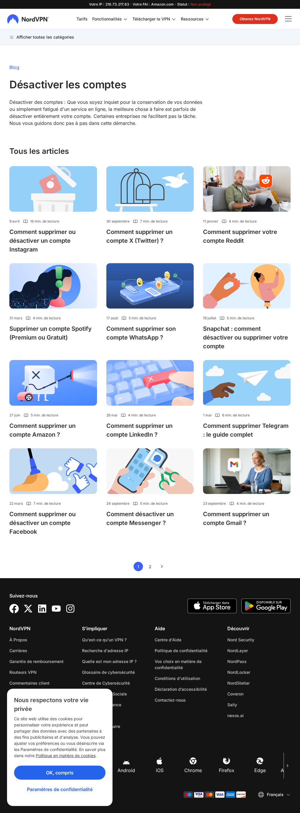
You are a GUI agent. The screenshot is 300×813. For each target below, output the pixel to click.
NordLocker (257, 672)
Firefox (226, 770)
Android (126, 770)
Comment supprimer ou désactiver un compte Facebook (42, 523)
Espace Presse (96, 715)
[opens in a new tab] (14, 608)
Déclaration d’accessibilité (181, 689)
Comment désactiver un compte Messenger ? (140, 518)
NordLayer (256, 650)
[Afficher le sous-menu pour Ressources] (207, 19)
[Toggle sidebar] (288, 19)
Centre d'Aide (168, 639)
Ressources (192, 18)
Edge (260, 770)
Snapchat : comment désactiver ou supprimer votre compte (245, 337)
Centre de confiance (101, 704)
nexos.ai (254, 715)
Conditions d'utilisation (186, 678)
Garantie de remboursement (36, 661)
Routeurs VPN (23, 672)
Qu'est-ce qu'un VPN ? (104, 639)
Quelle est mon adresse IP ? (109, 661)
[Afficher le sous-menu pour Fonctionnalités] (125, 19)
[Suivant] (287, 765)
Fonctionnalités (107, 18)
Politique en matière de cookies (66, 755)
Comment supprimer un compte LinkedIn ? (139, 430)
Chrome (193, 770)
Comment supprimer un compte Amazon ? (42, 430)
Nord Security (259, 639)
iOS (159, 770)
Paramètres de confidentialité (60, 789)
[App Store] (212, 606)
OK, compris (60, 773)
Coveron (253, 693)
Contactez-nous (170, 699)
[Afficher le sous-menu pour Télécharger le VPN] (173, 19)
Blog (14, 67)
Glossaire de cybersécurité (108, 672)
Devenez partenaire (101, 726)
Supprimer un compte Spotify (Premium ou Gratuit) (50, 333)
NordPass (255, 661)
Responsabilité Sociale (104, 693)
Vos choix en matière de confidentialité (178, 664)
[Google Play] (266, 606)
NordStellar (257, 682)
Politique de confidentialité (186, 650)
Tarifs (82, 18)
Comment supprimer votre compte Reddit (240, 236)
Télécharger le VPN (151, 18)
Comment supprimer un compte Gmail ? (236, 518)
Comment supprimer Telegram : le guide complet (246, 430)
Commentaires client (29, 683)
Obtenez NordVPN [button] (255, 19)
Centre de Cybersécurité (106, 683)
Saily (250, 704)
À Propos (18, 639)
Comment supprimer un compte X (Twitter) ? (139, 236)
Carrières (36, 650)
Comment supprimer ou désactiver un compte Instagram (42, 240)
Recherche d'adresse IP (105, 650)
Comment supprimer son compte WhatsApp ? (141, 333)
